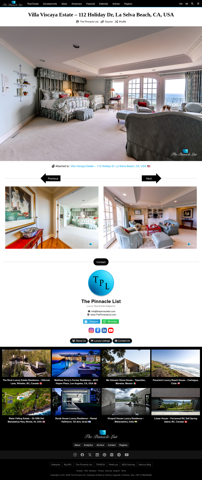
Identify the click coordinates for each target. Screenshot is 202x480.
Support (116, 470)
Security (108, 470)
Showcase (77, 3)
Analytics (88, 444)
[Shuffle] (186, 3)
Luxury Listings (102, 340)
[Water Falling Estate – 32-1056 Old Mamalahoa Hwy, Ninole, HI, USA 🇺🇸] (26, 414)
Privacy (101, 470)
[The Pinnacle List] (101, 434)
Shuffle (122, 21)
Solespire (55, 464)
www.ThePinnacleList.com (103, 314)
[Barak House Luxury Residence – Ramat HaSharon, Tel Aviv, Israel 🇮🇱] (76, 414)
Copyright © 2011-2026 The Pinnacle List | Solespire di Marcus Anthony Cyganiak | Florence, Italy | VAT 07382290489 (101, 474)
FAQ (86, 470)
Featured (90, 3)
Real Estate (33, 3)
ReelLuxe (113, 464)
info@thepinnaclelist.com (103, 311)
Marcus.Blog (145, 464)
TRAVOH (100, 464)
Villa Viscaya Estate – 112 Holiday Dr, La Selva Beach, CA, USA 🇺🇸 (110, 166)
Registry (128, 3)
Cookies (79, 470)
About (77, 444)
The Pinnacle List (89, 21)
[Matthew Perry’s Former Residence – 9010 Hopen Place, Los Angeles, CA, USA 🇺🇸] (76, 376)
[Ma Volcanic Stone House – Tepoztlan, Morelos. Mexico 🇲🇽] (126, 376)
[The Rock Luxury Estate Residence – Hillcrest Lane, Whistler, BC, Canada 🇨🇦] (26, 376)
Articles (116, 3)
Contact (111, 444)
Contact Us (124, 340)
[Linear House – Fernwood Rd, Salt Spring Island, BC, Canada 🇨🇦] (175, 414)
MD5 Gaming (128, 464)
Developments (50, 3)
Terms (123, 470)
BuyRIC (68, 464)
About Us (81, 340)
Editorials (103, 3)
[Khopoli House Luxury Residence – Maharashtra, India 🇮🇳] (126, 414)
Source (109, 21)
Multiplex (92, 470)
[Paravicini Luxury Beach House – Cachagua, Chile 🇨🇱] (175, 376)
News (64, 3)
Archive (100, 444)
